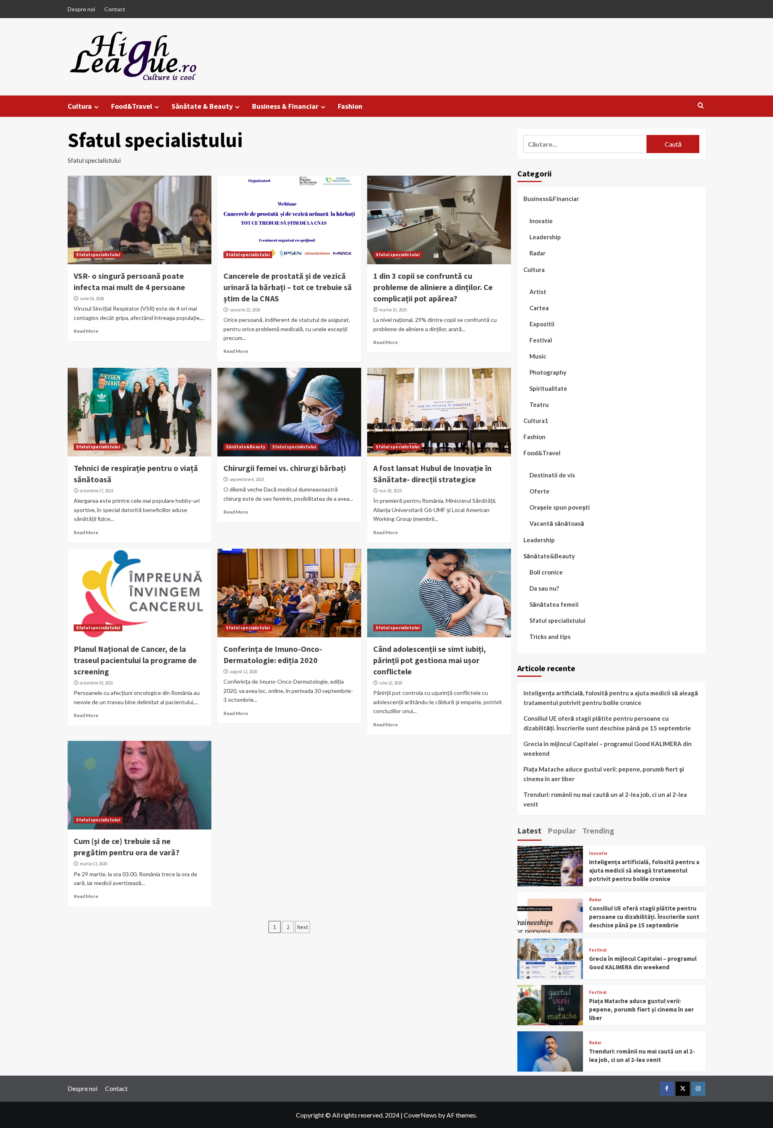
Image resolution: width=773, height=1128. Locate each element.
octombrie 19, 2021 (96, 683)
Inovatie (541, 220)
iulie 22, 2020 (390, 683)
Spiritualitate (548, 388)
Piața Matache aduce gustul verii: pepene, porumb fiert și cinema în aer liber (603, 773)
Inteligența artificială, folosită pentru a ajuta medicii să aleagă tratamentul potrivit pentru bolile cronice (610, 697)
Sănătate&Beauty (245, 447)
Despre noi (81, 9)
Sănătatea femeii (554, 604)
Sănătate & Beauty (202, 106)
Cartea (539, 307)
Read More (86, 331)
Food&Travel (131, 106)
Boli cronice (546, 572)
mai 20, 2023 (390, 491)
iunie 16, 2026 (92, 298)
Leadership (545, 237)
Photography (547, 372)
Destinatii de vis (552, 475)
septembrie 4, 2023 (246, 479)
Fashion (350, 106)
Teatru (539, 404)
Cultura (80, 106)
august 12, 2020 (243, 671)
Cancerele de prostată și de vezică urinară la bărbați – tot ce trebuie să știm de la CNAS (287, 287)
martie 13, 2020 (93, 864)
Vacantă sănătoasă (556, 523)
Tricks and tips (549, 636)
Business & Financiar (285, 106)
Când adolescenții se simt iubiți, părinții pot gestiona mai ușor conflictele (429, 660)
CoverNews (420, 1115)
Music (537, 356)
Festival (540, 340)
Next (302, 927)
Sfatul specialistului (98, 254)
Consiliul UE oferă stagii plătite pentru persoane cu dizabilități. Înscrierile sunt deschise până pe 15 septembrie (607, 723)
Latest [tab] (529, 830)
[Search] (701, 106)
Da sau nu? (544, 588)
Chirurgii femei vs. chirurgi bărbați (284, 468)
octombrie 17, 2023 (96, 491)
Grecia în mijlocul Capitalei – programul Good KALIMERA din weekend (607, 748)
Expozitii (541, 324)
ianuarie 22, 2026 (244, 310)
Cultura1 (535, 420)
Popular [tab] (562, 830)
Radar (537, 253)
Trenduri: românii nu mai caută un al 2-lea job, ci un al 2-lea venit (605, 799)
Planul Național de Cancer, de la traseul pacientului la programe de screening (135, 660)
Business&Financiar (551, 198)
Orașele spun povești (559, 507)
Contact (114, 9)
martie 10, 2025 (393, 310)
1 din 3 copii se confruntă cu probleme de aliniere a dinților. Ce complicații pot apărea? (433, 287)
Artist (537, 291)
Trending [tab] (598, 830)
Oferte (539, 491)
